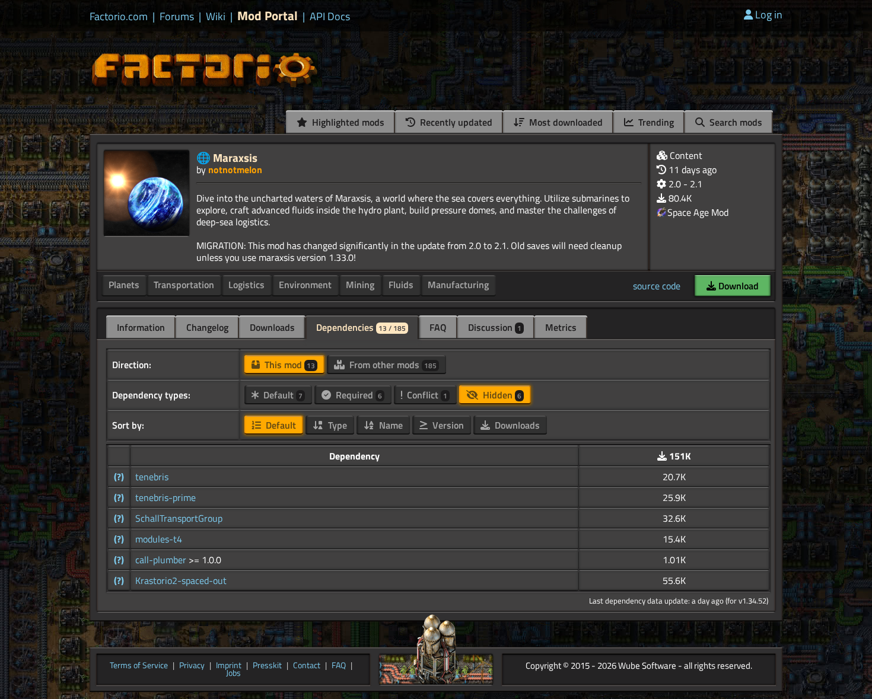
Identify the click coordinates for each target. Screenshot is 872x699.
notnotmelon (235, 169)
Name (390, 425)
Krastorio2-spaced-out (181, 580)
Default (282, 395)
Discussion (494, 327)
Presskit (267, 666)
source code (656, 286)
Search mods (734, 122)
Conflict (426, 395)
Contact (306, 666)
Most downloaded (565, 122)
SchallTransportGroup (178, 518)
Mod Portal (267, 15)
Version (447, 425)
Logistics (246, 284)
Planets (124, 284)
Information (141, 327)
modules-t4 (158, 539)
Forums (177, 16)
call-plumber (162, 560)
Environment (305, 284)
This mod (288, 365)
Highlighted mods (347, 122)
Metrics (561, 327)
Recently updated (455, 122)
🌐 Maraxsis (226, 157)
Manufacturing (458, 284)
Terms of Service (139, 666)
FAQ (438, 327)
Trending (655, 122)
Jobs (233, 673)
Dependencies (361, 327)
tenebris (151, 477)
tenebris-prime (165, 497)
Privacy (192, 666)
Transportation (184, 284)
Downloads (272, 327)
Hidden (500, 395)
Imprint (228, 666)
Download (737, 286)
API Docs (330, 16)
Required (357, 395)
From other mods (392, 365)
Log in (768, 15)
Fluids (401, 284)
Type (336, 425)
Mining (360, 284)
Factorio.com (119, 16)
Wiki (215, 16)
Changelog (207, 327)
